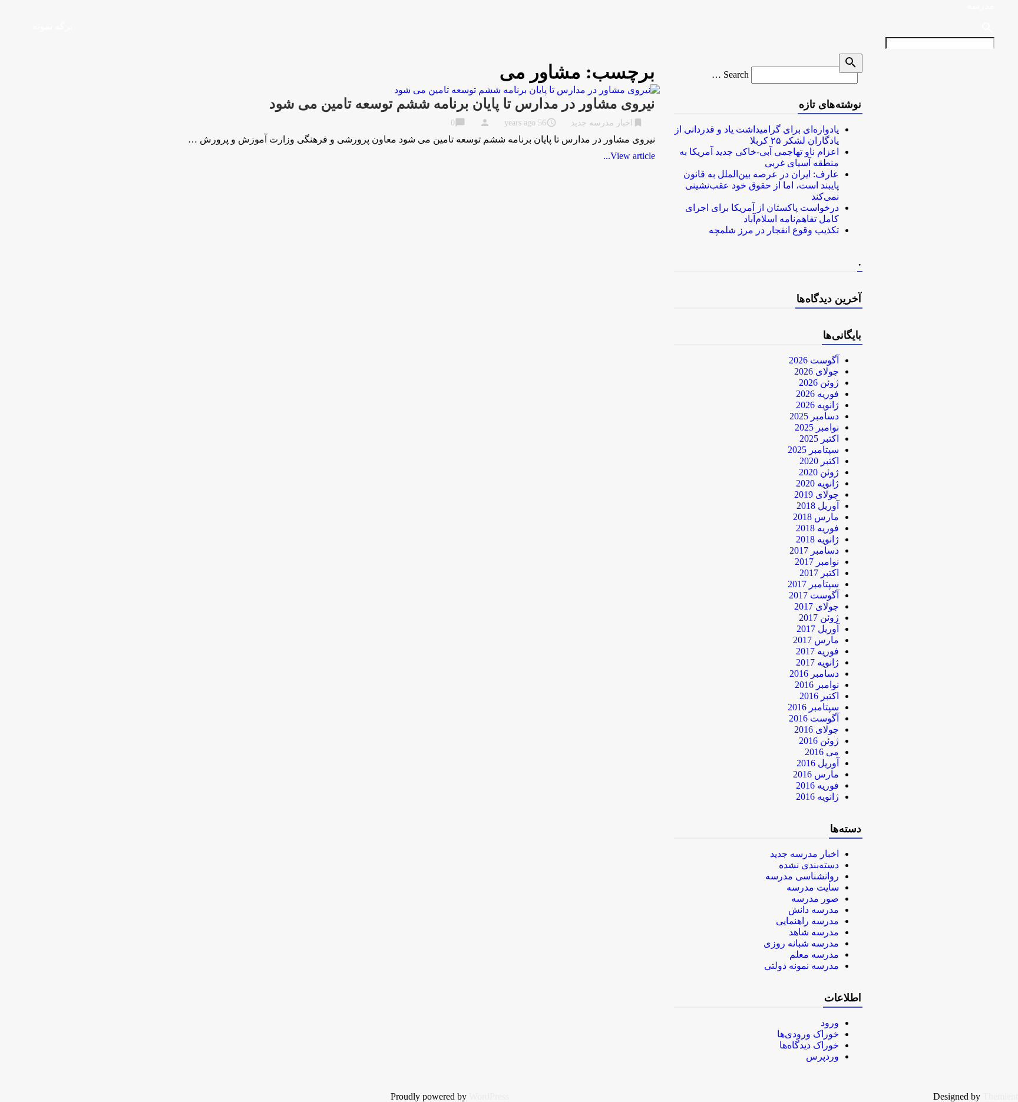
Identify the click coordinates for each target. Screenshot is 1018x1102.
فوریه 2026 (817, 394)
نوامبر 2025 (817, 427)
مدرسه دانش (813, 910)
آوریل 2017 (817, 629)
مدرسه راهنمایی (807, 921)
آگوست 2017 (814, 595)
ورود (830, 1023)
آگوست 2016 (814, 718)
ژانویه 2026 (817, 405)
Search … (730, 75)
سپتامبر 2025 (813, 450)
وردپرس (822, 1056)
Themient (1000, 1096)
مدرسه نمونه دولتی (801, 966)
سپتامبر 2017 (813, 584)
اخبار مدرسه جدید (602, 122)
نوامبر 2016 (817, 685)
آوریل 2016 (817, 763)
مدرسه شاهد (814, 932)
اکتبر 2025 (819, 438)
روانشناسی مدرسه (802, 876)
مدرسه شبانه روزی (801, 943)
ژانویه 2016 (817, 797)
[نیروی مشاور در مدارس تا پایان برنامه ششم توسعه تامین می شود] (527, 90)
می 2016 (822, 752)
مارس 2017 (816, 640)
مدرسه (980, 6)
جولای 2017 (816, 606)
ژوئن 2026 (819, 383)
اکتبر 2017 (819, 573)
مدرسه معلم (814, 954)
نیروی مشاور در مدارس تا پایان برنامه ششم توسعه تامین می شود (462, 103)
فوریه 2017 (817, 651)
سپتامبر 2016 (813, 707)
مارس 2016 (816, 774)
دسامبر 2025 (814, 416)
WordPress (489, 1096)
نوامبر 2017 (817, 562)
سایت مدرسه (812, 887)
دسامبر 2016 (814, 674)
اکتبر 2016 (819, 696)
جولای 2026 (816, 371)
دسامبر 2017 (814, 550)
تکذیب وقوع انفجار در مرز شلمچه (774, 230)
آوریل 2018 (817, 506)
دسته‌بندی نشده (809, 865)
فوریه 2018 (817, 528)
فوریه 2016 (817, 785)
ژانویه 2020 (817, 483)
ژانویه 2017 (817, 662)
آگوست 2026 (814, 360)
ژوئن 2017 (819, 618)
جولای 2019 (816, 494)
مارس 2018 (816, 517)
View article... (629, 156)
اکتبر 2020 (819, 461)
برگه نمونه (52, 26)
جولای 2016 (816, 729)
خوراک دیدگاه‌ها (809, 1045)
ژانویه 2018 (817, 539)
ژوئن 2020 (819, 472)
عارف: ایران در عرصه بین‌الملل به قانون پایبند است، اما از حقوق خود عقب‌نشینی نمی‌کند (761, 185)
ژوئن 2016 (819, 741)
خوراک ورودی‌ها (808, 1034)
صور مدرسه (815, 898)
